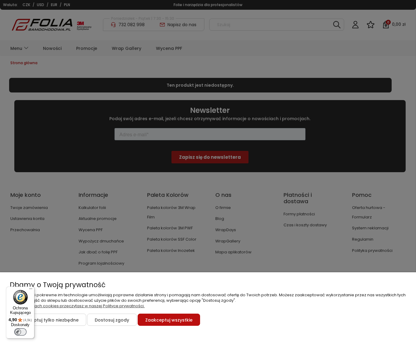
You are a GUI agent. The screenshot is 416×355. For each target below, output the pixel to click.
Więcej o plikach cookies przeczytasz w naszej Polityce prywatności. (77, 306)
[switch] (20, 332)
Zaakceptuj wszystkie (168, 320)
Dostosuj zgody (112, 320)
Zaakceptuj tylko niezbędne (48, 320)
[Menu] (30, 290)
